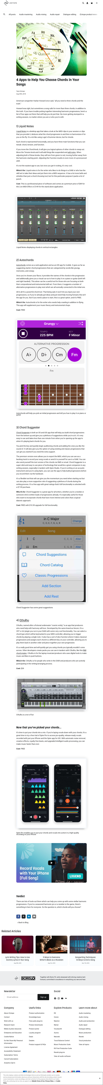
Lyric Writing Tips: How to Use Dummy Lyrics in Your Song (17, 958)
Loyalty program (35, 1033)
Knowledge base (35, 1017)
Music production (85, 1033)
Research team (9, 1025)
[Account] (87, 3)
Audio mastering (25, 14)
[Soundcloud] (66, 998)
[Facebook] (55, 998)
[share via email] (34, 916)
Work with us (8, 1021)
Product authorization (36, 1013)
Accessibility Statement (12, 1051)
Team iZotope (20, 91)
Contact (7, 1017)
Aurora (56, 1033)
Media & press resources (12, 1029)
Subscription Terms (11, 1055)
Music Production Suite (62, 1044)
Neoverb (57, 1037)
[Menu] (97, 3)
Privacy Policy (49, 1081)
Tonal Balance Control (62, 1041)
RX (55, 1013)
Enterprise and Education (13, 1033)
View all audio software (62, 1056)
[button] (4, 14)
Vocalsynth (58, 1029)
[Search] (83, 3)
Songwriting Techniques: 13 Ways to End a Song (85, 958)
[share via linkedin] (29, 916)
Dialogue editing (69, 14)
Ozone (56, 1017)
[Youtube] (62, 998)
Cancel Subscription (11, 1059)
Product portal (34, 1029)
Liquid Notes (21, 131)
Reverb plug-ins (59, 1052)
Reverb (81, 1037)
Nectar (56, 1025)
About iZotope (9, 1013)
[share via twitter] (24, 916)
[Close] (100, 1078)
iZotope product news (88, 14)
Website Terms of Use (38, 1081)
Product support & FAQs (37, 1044)
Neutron (57, 1021)
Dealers (31, 1041)
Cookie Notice (9, 1037)
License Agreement (11, 1047)
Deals (31, 1037)
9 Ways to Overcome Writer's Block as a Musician (51, 958)
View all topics (84, 1044)
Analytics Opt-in (9, 1063)
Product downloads (36, 1025)
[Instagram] (58, 998)
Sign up (43, 997)
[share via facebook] (18, 916)
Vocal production (85, 1041)
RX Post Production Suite (63, 1048)
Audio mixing (41, 14)
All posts (12, 14)
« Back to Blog (22, 922)
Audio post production (87, 1021)
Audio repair (55, 14)
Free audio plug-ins (35, 1021)
